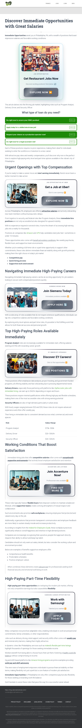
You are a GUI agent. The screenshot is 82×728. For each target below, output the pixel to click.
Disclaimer (27, 702)
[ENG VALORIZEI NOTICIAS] (9, 3)
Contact (68, 702)
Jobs (57, 3)
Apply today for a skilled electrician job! (39, 127)
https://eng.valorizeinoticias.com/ (15, 690)
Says (73, 3)
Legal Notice (38, 702)
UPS (38, 233)
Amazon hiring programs (40, 660)
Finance (48, 3)
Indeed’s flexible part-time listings (58, 645)
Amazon (30, 233)
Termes (60, 702)
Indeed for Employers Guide (39, 528)
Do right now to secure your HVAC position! (39, 120)
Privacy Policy (15, 702)
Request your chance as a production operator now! (39, 135)
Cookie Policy (50, 702)
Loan (65, 3)
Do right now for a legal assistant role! (39, 142)
